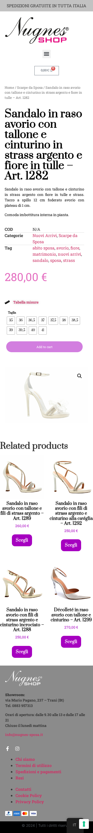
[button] (46, 54)
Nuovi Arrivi (45, 235)
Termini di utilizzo (34, 765)
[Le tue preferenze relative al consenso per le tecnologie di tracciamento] (84, 824)
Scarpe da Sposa (30, 87)
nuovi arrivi (69, 254)
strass (69, 260)
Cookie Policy (29, 795)
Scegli (22, 540)
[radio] (11, 321)
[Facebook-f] (7, 748)
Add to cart (44, 347)
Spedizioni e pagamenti (38, 771)
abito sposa (44, 247)
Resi (20, 777)
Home (9, 87)
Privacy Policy (30, 801)
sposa (55, 260)
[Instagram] (17, 748)
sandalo (40, 260)
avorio (62, 247)
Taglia (12, 313)
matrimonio (44, 254)
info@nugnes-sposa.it (24, 734)
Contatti (23, 789)
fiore (75, 247)
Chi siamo (25, 759)
